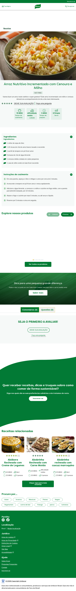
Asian (6, 499)
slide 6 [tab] (41, 259)
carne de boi (25, 505)
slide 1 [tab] (33, 259)
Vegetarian (8, 505)
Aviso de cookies (8, 537)
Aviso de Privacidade (9, 540)
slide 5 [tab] (39, 259)
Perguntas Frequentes (9, 564)
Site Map (5, 549)
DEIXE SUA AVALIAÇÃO (38, 330)
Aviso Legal (6, 546)
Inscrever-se (6, 571)
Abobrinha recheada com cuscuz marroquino (63, 463)
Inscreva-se (71, 1)
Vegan (57, 499)
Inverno (19, 499)
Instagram (3, 519)
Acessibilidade (7, 552)
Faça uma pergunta (38, 335)
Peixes (45, 499)
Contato (4, 567)
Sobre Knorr (6, 561)
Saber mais (38, 293)
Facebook (8, 519)
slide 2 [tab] (34, 259)
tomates (64, 505)
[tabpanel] (38, 330)
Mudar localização (14, 528)
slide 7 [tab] (42, 259)
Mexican (32, 499)
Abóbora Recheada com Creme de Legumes (13, 463)
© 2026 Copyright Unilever (16, 581)
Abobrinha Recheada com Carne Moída (38, 463)
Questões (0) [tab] (47, 310)
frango (40, 505)
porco (52, 505)
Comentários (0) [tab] (29, 310)
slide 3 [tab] (36, 259)
